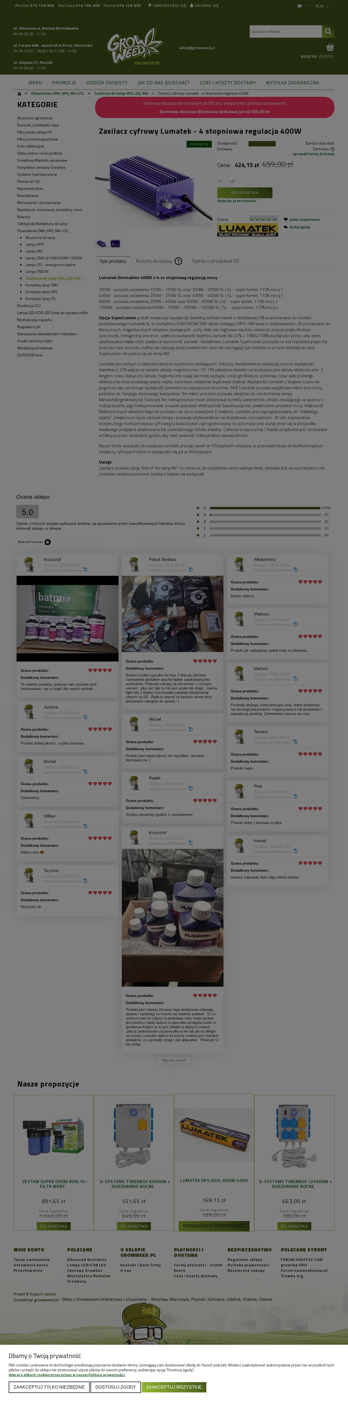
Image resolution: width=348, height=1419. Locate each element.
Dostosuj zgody (115, 1387)
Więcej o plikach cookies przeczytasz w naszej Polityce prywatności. (67, 1375)
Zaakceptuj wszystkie (174, 1387)
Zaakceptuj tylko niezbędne (49, 1387)
